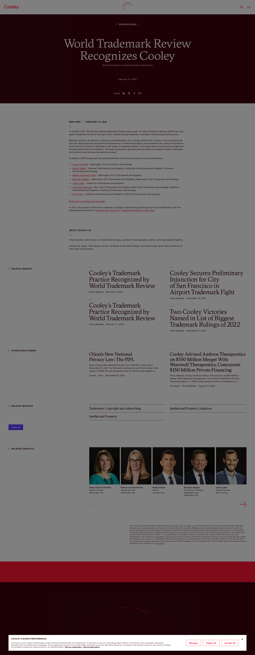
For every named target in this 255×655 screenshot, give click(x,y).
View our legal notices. (91, 647)
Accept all (230, 643)
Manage (193, 643)
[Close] (242, 639)
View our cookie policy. (73, 647)
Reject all (211, 643)
